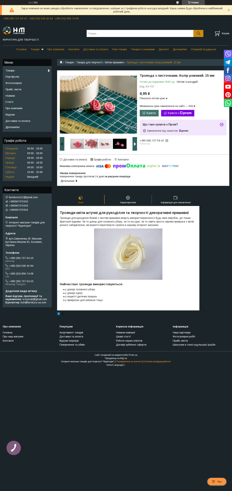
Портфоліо (12, 76)
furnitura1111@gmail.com (23, 197)
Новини (10, 95)
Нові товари (119, 49)
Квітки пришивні (114, 62)
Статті (9, 101)
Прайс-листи (13, 89)
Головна (21, 49)
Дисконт (164, 49)
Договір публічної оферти (131, 344)
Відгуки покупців (69, 340)
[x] (62, 314)
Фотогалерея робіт (184, 336)
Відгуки (10, 114)
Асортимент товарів (71, 332)
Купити (151, 113)
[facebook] (58, 314)
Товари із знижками (143, 49)
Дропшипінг (180, 49)
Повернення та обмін (72, 344)
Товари (35, 49)
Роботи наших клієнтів (129, 340)
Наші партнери (181, 332)
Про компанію (55, 49)
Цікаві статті (123, 336)
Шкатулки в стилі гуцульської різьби (194, 344)
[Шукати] (198, 33)
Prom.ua (133, 355)
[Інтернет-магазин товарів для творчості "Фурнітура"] (42, 30)
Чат (219, 481)
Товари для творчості (89, 62)
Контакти (73, 49)
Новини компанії (125, 332)
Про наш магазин (13, 336)
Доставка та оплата (95, 49)
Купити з (173, 113)
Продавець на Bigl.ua (116, 358)
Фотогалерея (13, 82)
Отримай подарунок (203, 49)
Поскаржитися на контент (129, 361)
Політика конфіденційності (157, 361)
